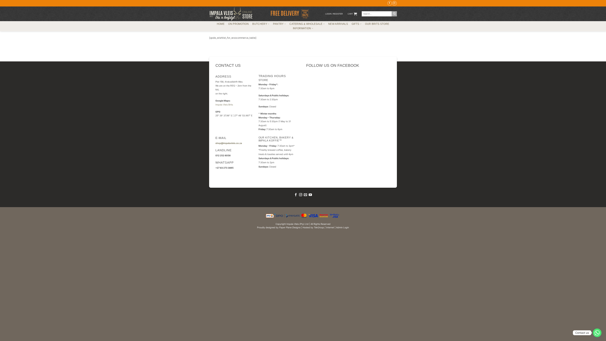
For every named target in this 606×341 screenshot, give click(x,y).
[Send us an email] (305, 195)
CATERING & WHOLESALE (305, 24)
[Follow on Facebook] (389, 3)
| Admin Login (342, 227)
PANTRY (278, 24)
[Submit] (394, 13)
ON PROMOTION (238, 24)
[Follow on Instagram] (394, 3)
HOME (221, 24)
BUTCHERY (259, 24)
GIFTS (355, 24)
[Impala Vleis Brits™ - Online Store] (231, 13)
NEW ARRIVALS (338, 24)
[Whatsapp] (597, 333)
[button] (334, 14)
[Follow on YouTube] (310, 195)
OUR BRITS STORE (377, 24)
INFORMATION (302, 28)
